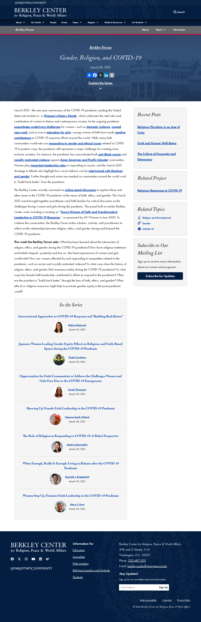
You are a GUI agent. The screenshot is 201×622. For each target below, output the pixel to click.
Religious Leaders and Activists (91, 570)
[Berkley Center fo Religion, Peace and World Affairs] (40, 13)
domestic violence (98, 127)
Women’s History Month (60, 116)
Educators (79, 550)
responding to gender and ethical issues (75, 143)
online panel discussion (80, 190)
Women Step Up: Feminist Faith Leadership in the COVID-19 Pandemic (71, 496)
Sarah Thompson (77, 389)
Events (64, 22)
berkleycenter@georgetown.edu (147, 566)
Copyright (167, 600)
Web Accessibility (148, 600)
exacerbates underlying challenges (37, 127)
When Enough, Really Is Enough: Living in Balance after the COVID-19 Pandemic (71, 466)
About (146, 29)
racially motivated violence (32, 160)
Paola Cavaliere (77, 357)
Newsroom (180, 29)
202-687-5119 (137, 560)
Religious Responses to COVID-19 (159, 190)
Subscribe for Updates (160, 276)
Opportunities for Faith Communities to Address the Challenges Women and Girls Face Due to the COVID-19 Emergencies (71, 379)
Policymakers (81, 563)
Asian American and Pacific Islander (84, 160)
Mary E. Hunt (77, 504)
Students (78, 577)
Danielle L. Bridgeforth (77, 477)
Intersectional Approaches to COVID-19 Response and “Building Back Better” (70, 317)
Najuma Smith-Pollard (77, 417)
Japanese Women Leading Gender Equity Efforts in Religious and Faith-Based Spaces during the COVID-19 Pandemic (70, 347)
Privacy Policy (183, 600)
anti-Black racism (109, 154)
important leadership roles (48, 165)
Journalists (79, 557)
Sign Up (163, 587)
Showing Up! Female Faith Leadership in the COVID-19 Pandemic (71, 409)
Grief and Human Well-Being (156, 143)
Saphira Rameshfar (77, 444)
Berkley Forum (24, 30)
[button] (161, 30)
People (53, 22)
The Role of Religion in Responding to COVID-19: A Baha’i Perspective (71, 436)
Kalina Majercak (77, 325)
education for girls (59, 132)
